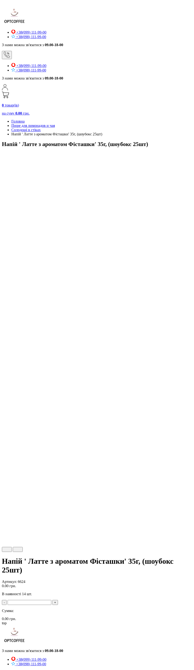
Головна (18, 121)
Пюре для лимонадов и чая (33, 126)
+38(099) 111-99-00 (30, 32)
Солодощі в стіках (26, 130)
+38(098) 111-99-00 (30, 37)
